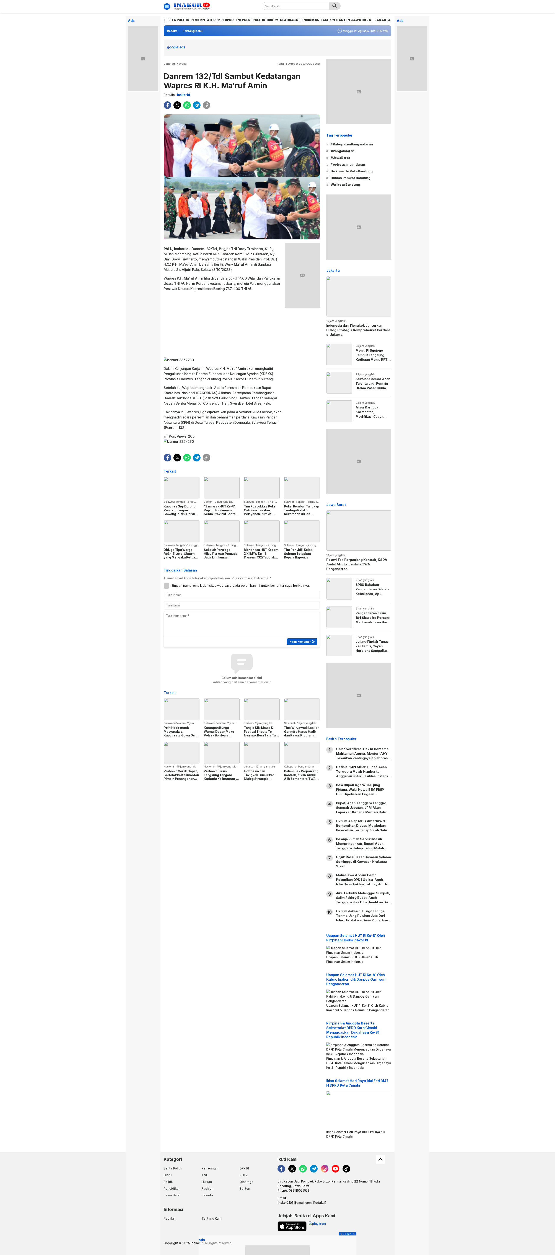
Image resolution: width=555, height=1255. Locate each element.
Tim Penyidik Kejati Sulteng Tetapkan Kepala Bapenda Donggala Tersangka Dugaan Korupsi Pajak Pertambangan (300, 559)
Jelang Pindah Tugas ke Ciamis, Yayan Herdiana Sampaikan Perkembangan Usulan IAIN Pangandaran (372, 652)
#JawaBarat (340, 158)
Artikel (183, 63)
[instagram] (324, 1169)
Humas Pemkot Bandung (351, 178)
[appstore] (292, 1226)
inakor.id (183, 95)
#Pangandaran (342, 151)
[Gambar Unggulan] (242, 176)
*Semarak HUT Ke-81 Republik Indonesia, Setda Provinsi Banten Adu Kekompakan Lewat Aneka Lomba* (221, 513)
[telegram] (197, 105)
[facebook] (167, 105)
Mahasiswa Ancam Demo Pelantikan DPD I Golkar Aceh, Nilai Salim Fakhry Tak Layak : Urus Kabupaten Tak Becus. (363, 882)
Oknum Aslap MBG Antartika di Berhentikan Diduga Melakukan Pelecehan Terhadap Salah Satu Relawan (361, 828)
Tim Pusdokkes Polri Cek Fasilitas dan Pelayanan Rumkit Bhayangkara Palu (259, 512)
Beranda (169, 63)
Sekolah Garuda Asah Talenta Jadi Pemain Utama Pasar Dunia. (373, 383)
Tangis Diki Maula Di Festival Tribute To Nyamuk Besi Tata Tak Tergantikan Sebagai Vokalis (261, 735)
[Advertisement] (223, 325)
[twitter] (177, 105)
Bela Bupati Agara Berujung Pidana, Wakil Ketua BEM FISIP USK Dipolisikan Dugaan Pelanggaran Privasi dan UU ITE (361, 792)
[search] (335, 6)
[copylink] (206, 105)
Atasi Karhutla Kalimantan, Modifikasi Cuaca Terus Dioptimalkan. (372, 414)
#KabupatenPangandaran (352, 144)
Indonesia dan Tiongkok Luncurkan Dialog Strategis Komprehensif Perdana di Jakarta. (261, 778)
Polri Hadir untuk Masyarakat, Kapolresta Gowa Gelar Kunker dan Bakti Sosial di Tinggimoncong (181, 735)
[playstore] (317, 1226)
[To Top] (380, 1159)
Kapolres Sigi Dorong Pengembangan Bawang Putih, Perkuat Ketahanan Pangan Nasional (181, 513)
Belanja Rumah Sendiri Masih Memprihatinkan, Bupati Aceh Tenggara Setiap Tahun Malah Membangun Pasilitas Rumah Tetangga (360, 848)
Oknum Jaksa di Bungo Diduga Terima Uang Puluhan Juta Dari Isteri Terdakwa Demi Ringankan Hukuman (362, 918)
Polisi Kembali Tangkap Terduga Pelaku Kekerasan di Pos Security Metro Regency (301, 513)
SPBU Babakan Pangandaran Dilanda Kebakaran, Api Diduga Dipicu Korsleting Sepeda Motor (372, 596)
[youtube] (335, 1169)
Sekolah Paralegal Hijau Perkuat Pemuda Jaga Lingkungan (221, 553)
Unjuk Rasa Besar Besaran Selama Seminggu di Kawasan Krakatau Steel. (363, 861)
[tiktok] (346, 1169)
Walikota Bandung (345, 185)
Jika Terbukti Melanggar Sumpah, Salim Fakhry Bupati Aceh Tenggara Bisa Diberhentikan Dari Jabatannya (363, 900)
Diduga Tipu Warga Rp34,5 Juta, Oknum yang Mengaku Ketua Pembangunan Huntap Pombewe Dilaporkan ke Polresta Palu (181, 559)
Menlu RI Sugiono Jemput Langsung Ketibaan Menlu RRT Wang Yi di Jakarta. (372, 357)
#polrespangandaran (348, 164)
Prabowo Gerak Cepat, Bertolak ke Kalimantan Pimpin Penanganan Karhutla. (181, 776)
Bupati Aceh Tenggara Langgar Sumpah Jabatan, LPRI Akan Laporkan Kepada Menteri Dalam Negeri (362, 810)
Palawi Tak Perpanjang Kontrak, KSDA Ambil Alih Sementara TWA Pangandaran (301, 776)
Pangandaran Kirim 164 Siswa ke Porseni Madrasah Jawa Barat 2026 (373, 620)
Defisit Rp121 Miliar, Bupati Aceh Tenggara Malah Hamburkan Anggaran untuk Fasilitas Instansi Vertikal (362, 774)
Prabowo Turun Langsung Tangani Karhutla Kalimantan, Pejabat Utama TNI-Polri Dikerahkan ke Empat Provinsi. (220, 780)
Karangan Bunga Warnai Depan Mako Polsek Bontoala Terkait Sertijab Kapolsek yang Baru (219, 735)
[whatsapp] (187, 105)
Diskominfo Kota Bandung (352, 171)
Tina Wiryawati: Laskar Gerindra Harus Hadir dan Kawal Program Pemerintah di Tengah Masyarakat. (301, 735)
